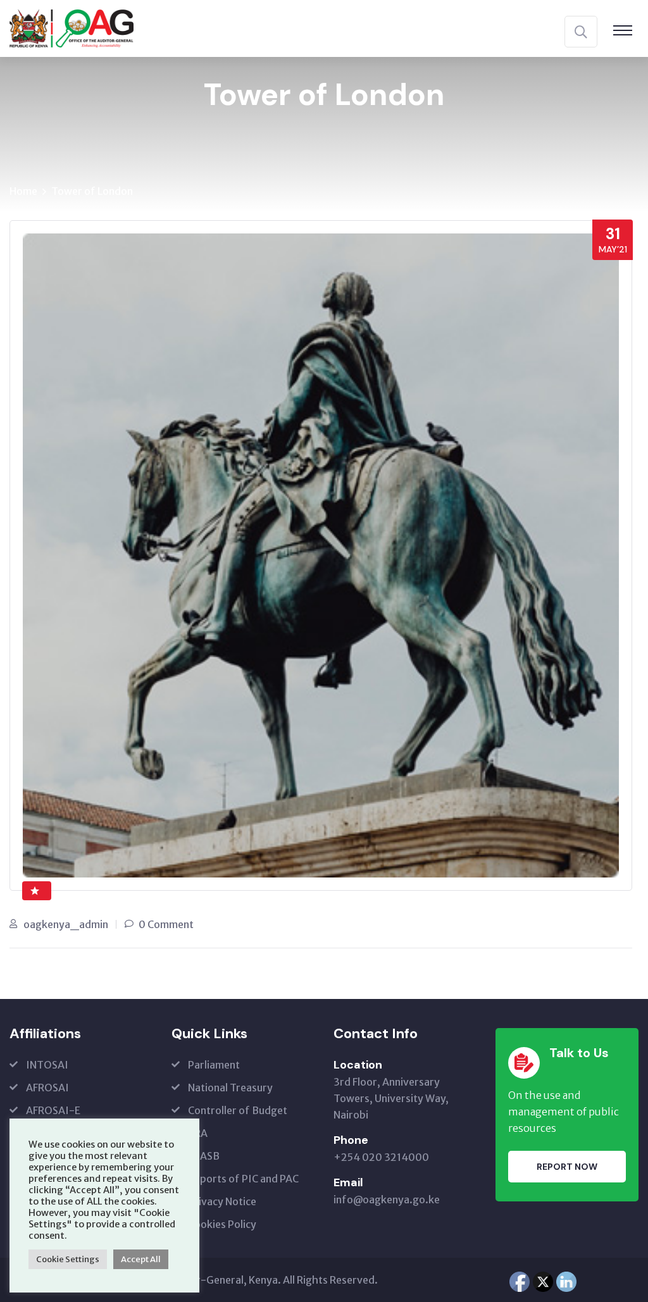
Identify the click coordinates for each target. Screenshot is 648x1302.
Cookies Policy (222, 1224)
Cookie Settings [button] (67, 1259)
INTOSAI (47, 1064)
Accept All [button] (141, 1259)
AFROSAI (47, 1087)
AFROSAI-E (53, 1110)
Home (23, 191)
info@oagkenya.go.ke (386, 1199)
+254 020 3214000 (381, 1157)
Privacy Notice (222, 1201)
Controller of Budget (237, 1110)
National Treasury (230, 1087)
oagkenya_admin (65, 924)
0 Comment (166, 924)
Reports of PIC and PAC (243, 1178)
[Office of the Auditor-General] (71, 27)
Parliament (214, 1064)
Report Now (567, 1166)
